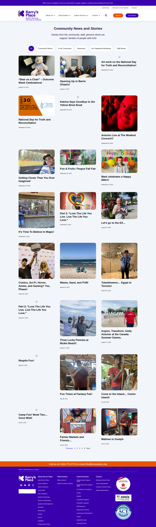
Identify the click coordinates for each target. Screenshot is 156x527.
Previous (69, 448)
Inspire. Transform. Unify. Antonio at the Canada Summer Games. (116, 334)
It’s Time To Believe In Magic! (36, 231)
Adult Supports (81, 506)
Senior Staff (41, 490)
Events (40, 517)
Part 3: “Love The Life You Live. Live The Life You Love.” (76, 216)
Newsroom (81, 48)
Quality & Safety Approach (45, 504)
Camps (79, 493)
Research (41, 507)
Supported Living (81, 520)
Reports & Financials (44, 497)
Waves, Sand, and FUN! (74, 282)
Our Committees (42, 493)
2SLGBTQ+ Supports (83, 503)
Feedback (41, 521)
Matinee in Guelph (112, 439)
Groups (79, 516)
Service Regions (42, 483)
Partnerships (41, 510)
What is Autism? (61, 480)
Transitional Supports (83, 499)
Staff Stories (121, 48)
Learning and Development (84, 513)
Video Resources (28, 469)
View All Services (81, 523)
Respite (79, 496)
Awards (40, 514)
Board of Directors (43, 487)
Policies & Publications (44, 500)
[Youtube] (25, 485)
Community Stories (45, 48)
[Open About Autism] (70, 15)
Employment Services (83, 510)
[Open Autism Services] (88, 15)
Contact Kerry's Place (44, 524)
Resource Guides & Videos (65, 483)
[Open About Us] (54, 15)
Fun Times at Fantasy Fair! (76, 394)
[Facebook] (21, 485)
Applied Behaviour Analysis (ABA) (84, 485)
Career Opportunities (102, 483)
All (31, 48)
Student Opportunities (102, 490)
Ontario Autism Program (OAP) (83, 480)
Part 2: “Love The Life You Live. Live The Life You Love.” (34, 310)
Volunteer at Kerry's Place (103, 487)
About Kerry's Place (43, 480)
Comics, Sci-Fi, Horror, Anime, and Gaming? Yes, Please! (34, 286)
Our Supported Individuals (101, 48)
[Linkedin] (29, 485)
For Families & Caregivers (84, 489)
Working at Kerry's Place (103, 480)
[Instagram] (33, 485)
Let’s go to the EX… (113, 222)
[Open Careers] (99, 15)
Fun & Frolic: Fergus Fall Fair (78, 168)
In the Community (64, 48)
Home (20, 469)
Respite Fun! (26, 360)
